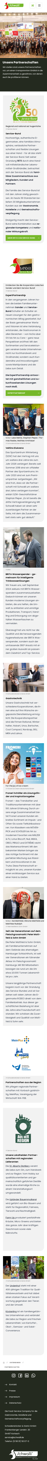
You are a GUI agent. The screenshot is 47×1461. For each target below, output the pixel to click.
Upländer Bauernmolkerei (23, 1199)
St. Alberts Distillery (20, 1166)
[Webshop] (33, 5)
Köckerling (11, 1311)
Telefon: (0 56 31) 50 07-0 (17, 1441)
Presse (12, 1390)
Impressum (14, 1396)
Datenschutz (15, 1403)
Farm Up (10, 1217)
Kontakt (13, 1384)
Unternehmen (15, 1362)
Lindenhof (15, 1285)
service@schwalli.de (14, 1437)
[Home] (4, 1362)
